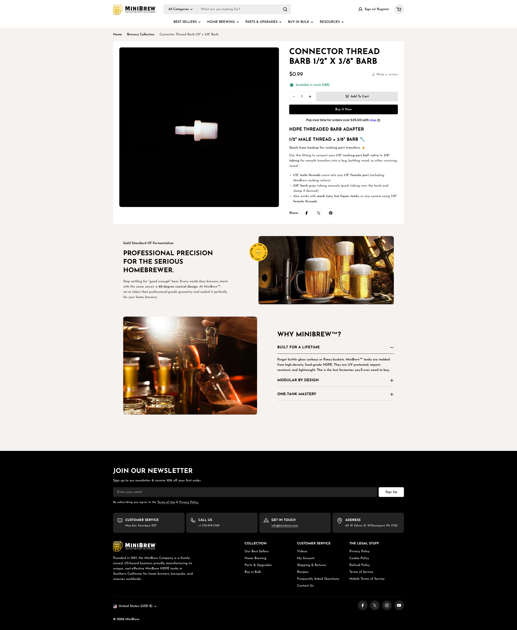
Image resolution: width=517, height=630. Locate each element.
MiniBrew (132, 619)
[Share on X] (319, 213)
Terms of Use (166, 502)
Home (117, 34)
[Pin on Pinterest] (331, 213)
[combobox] (227, 9)
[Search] (285, 9)
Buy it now (343, 109)
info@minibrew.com (284, 525)
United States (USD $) (135, 606)
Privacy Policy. (189, 502)
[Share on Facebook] (306, 213)
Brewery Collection (140, 34)
